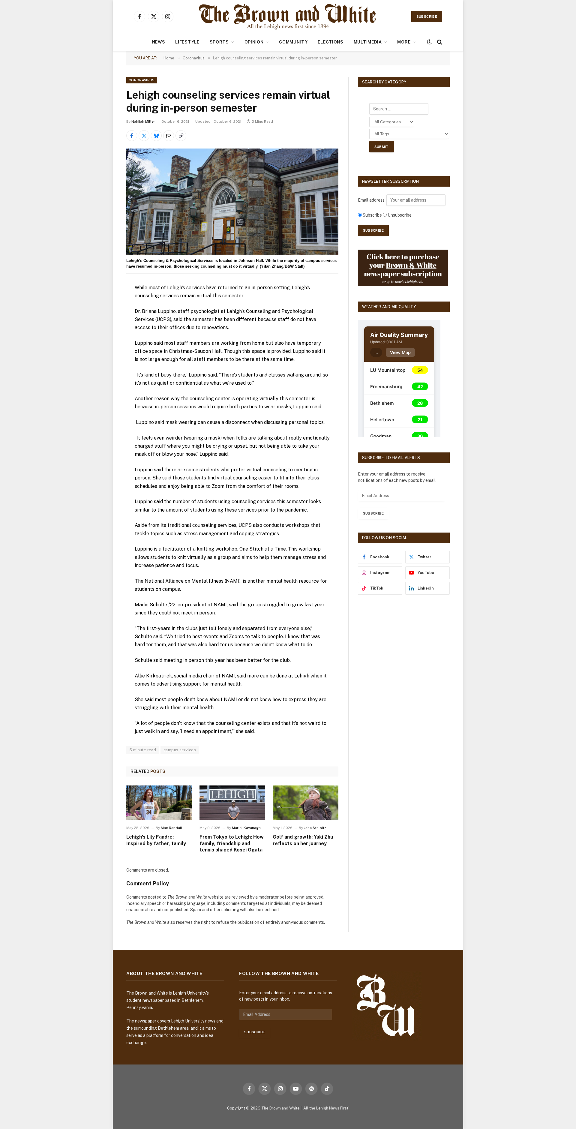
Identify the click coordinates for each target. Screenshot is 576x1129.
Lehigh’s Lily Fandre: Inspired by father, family (156, 840)
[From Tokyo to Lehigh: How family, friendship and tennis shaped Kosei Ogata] (232, 802)
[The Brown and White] (288, 16)
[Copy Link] (181, 135)
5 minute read (142, 750)
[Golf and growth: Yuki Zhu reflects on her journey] (305, 802)
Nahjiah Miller (143, 121)
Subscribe (426, 16)
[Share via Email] (168, 135)
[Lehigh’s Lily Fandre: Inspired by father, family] (159, 802)
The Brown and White (280, 1108)
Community (293, 42)
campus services (180, 750)
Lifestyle (187, 42)
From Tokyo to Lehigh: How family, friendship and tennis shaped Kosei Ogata (232, 843)
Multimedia (368, 42)
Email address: (372, 200)
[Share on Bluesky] (156, 135)
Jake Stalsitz (315, 828)
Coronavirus (142, 80)
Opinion (254, 42)
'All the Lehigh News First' (325, 1108)
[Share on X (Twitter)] (144, 135)
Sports (219, 42)
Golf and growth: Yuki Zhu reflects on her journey (303, 840)
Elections (330, 42)
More (403, 42)
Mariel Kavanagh (246, 828)
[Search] (439, 42)
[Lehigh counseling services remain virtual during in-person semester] (232, 201)
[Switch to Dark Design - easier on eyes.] (429, 42)
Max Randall (171, 828)
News (158, 42)
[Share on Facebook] (131, 135)
